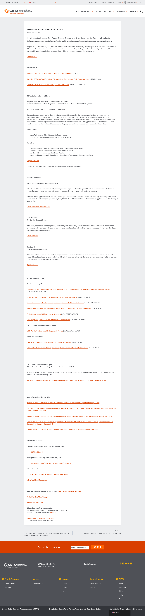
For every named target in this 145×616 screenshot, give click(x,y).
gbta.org (53, 512)
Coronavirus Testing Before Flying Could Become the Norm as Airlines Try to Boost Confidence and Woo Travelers (68, 289)
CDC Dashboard (36, 452)
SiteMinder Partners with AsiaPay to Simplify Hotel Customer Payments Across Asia (57, 348)
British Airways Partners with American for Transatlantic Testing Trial (52, 297)
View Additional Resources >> (38, 480)
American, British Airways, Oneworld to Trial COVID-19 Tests (49, 73)
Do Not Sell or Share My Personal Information (126, 609)
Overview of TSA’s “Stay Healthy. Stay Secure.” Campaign (50, 463)
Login (141, 2)
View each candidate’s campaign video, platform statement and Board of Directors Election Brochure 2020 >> (66, 380)
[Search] (141, 11)
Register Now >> (33, 161)
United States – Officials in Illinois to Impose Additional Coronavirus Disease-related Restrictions (62, 429)
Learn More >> (32, 236)
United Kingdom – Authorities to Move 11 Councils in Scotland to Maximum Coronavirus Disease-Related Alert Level (70, 416)
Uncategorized (32, 27)
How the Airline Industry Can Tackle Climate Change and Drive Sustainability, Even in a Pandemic (46, 532)
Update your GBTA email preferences (40, 518)
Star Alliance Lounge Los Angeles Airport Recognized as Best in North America (55, 303)
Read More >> (32, 57)
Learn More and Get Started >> (38, 207)
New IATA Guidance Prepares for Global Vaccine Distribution (49, 342)
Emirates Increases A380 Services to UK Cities (44, 314)
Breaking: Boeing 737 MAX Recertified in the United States (48, 320)
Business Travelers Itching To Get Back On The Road (102, 531)
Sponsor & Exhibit (108, 2)
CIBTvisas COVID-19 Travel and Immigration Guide (49, 474)
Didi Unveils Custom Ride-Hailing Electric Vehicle (45, 331)
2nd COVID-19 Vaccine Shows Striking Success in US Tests (48, 85)
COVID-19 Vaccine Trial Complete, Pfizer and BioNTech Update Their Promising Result (58, 79)
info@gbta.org (91, 564)
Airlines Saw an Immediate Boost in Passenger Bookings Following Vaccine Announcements (60, 308)
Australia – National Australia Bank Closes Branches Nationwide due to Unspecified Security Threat (63, 403)
